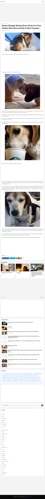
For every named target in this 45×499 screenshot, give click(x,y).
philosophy (15, 379)
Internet (11, 377)
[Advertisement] (22, 12)
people (10, 379)
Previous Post (3, 297)
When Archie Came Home (7, 272)
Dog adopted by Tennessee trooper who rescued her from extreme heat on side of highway (37, 274)
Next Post (42, 297)
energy (32, 373)
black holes (19, 373)
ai (3, 373)
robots (4, 381)
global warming (16, 375)
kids (17, 377)
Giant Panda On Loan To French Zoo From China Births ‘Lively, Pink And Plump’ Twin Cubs (24, 354)
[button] (1, 2)
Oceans (4, 379)
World (40, 381)
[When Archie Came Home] (7, 267)
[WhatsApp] (17, 258)
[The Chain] (22, 267)
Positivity (22, 379)
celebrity (26, 373)
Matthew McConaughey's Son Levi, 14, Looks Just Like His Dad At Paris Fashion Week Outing (24, 364)
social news (17, 381)
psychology (28, 379)
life (21, 377)
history (36, 375)
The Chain (19, 272)
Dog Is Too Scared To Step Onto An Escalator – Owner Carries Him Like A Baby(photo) (23, 331)
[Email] (21, 258)
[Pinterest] (19, 258)
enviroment (5, 375)
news (38, 377)
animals (6, 23)
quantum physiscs (36, 379)
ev (10, 375)
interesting (5, 377)
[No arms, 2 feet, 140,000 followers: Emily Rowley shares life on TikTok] (4, 323)
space (23, 381)
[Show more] (23, 258)
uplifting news (34, 381)
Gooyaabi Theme (28, 496)
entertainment (39, 373)
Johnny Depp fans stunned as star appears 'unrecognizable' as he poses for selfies (22, 359)
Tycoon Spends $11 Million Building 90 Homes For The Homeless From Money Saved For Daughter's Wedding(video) (23, 337)
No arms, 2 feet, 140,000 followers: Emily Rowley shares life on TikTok (20, 322)
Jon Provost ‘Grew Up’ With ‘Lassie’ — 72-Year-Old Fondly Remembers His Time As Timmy (24, 340)
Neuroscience (32, 377)
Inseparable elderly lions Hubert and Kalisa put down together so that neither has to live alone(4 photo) (25, 351)
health (23, 375)
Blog (18, 496)
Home (3, 23)
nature (25, 377)
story (28, 381)
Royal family (10, 381)
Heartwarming (29, 375)
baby (13, 373)
